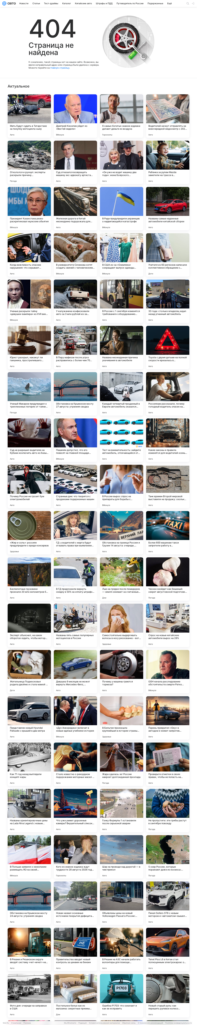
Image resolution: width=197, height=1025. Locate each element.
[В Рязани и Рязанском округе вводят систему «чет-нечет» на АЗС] (29, 949)
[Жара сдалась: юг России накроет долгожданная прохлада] (121, 764)
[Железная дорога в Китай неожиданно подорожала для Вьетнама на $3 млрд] (75, 208)
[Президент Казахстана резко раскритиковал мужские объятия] (29, 208)
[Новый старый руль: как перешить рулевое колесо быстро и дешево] (167, 995)
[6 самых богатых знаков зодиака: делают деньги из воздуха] (121, 116)
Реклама (27, 1023)
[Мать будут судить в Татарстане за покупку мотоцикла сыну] (29, 116)
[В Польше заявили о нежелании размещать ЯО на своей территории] (29, 857)
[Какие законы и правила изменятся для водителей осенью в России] (167, 440)
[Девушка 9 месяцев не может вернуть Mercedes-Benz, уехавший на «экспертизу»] (75, 671)
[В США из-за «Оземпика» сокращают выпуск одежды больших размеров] (121, 255)
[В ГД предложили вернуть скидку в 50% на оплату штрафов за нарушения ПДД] (75, 579)
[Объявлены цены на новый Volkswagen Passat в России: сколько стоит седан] (121, 903)
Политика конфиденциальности (178, 1023)
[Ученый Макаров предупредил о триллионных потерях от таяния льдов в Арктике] (29, 394)
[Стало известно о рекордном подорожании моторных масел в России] (75, 764)
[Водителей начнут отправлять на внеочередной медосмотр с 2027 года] (167, 116)
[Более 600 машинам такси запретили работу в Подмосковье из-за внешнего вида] (167, 532)
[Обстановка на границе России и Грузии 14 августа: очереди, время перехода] (121, 532)
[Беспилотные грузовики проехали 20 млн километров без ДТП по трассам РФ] (29, 579)
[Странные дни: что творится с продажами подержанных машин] (75, 486)
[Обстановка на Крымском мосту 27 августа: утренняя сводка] (75, 394)
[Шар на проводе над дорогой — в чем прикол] (121, 857)
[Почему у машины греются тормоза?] (121, 671)
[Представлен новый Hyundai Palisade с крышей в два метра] (29, 718)
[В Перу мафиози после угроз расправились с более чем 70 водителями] (75, 347)
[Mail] (4, 3)
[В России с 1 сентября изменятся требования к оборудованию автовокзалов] (121, 301)
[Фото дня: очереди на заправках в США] (29, 995)
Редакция (82, 1023)
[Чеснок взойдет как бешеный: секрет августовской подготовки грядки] (167, 579)
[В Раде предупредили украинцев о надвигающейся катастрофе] (121, 208)
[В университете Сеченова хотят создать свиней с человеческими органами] (75, 255)
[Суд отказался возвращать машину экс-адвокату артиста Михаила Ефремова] (75, 162)
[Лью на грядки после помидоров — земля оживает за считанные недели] (121, 579)
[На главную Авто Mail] (11, 3)
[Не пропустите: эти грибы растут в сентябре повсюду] (167, 810)
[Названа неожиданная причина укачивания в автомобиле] (121, 347)
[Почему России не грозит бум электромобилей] (29, 486)
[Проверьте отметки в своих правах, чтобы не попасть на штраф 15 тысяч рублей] (167, 764)
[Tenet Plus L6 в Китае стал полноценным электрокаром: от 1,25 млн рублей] (167, 949)
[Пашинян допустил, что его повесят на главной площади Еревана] (75, 440)
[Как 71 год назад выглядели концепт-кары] (29, 764)
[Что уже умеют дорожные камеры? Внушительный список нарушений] (75, 810)
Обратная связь (129, 1023)
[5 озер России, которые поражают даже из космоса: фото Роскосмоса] (167, 857)
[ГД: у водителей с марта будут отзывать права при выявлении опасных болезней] (75, 532)
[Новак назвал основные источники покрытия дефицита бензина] (75, 903)
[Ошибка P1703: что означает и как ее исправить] (121, 995)
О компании (16, 1023)
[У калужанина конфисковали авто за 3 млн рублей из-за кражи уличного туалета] (75, 301)
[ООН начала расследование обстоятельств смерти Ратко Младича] (167, 671)
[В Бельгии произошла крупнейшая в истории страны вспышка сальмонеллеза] (121, 718)
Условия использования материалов (104, 1023)
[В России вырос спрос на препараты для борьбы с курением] (121, 486)
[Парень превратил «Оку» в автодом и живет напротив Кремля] (167, 718)
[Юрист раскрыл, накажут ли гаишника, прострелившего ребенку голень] (29, 347)
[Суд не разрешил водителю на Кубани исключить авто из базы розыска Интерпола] (29, 440)
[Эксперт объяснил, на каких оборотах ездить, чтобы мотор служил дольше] (29, 625)
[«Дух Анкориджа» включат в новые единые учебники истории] (75, 718)
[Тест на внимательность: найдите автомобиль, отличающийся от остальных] (121, 440)
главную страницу (59, 67)
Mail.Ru (6, 1023)
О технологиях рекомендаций (150, 1023)
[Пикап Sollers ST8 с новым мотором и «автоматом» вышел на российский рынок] (167, 903)
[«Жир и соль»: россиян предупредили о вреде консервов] (29, 532)
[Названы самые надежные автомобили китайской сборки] (167, 208)
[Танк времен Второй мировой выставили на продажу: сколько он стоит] (167, 486)
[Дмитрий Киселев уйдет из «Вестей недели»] (75, 116)
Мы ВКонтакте (70, 1023)
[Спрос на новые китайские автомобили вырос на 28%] (167, 625)
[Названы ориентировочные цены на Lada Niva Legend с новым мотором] (29, 810)
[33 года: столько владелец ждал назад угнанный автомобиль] (167, 301)
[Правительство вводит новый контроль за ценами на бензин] (75, 949)
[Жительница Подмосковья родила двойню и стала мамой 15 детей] (29, 671)
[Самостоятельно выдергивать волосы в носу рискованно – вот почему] (121, 625)
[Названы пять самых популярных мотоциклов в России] (75, 625)
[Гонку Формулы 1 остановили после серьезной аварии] (121, 810)
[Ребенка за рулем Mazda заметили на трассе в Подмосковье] (167, 162)
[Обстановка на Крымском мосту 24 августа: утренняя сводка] (29, 903)
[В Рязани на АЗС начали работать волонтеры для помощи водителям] (121, 949)
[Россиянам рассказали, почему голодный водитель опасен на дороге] (167, 394)
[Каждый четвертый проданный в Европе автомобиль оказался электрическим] (121, 394)
